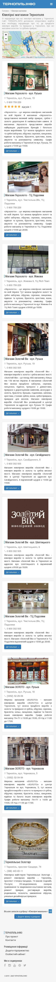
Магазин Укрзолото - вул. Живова (24, 276)
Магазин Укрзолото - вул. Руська (23, 93)
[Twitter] (24, 965)
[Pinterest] (19, 965)
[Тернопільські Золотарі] (28, 839)
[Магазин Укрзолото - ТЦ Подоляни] (28, 177)
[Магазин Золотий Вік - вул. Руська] (28, 339)
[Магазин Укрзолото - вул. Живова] (28, 260)
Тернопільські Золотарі (18, 862)
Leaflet (23, 57)
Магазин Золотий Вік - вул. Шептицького (27, 542)
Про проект (11, 936)
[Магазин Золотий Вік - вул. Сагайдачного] (28, 438)
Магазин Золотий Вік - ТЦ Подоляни (25, 616)
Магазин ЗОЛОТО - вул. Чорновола (24, 768)
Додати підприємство (17, 950)
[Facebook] (5, 965)
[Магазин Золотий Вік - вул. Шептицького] (28, 519)
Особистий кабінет (15, 954)
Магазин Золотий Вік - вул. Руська (24, 358)
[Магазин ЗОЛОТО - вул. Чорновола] (28, 751)
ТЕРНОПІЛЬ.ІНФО (20, 976)
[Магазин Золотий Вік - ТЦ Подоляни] (28, 598)
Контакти (10, 940)
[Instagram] (9, 965)
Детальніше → (12, 151)
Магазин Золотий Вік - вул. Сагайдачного (27, 455)
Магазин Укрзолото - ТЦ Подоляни (24, 195)
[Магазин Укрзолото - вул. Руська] (28, 76)
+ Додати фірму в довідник (28, 916)
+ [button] (6, 34)
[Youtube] (14, 965)
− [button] (6, 38)
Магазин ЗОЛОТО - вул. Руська (22, 687)
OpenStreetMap (39, 57)
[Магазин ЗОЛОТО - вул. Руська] (28, 671)
